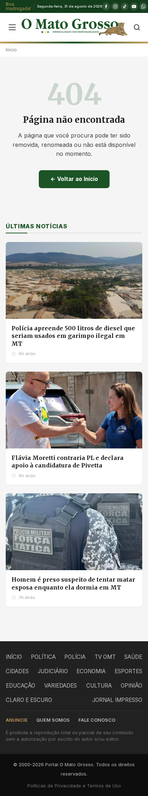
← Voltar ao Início (74, 179)
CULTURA (99, 685)
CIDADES (17, 671)
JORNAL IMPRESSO (117, 700)
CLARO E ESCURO (29, 700)
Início (11, 49)
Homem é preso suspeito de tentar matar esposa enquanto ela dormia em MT (73, 583)
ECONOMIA (91, 671)
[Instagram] (115, 6)
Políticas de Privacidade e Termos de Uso (74, 785)
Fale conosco (96, 720)
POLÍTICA (43, 656)
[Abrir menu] (12, 27)
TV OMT (105, 656)
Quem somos (53, 720)
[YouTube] (134, 6)
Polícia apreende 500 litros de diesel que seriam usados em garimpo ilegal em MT (73, 336)
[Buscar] (136, 27)
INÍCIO (14, 656)
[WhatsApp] (143, 6)
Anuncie (17, 720)
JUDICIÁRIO (53, 671)
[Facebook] (106, 6)
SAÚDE (133, 656)
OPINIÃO (131, 685)
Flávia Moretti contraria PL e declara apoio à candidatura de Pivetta (67, 461)
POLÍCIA (74, 656)
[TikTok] (125, 6)
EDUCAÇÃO (20, 685)
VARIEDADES (60, 685)
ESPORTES (128, 671)
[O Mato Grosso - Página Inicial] (75, 27)
